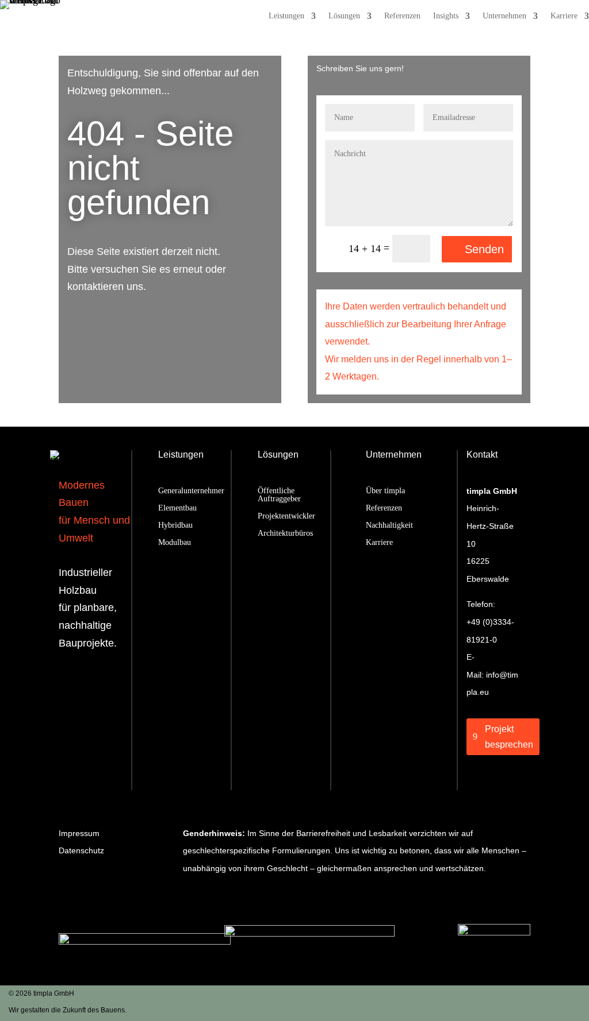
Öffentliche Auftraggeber (279, 495)
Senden (484, 249)
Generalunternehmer (191, 491)
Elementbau (177, 508)
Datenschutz (81, 850)
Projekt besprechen (509, 736)
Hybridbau (175, 525)
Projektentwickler (286, 516)
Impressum (79, 833)
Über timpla (385, 491)
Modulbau (174, 543)
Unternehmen (504, 16)
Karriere (563, 16)
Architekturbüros (285, 533)
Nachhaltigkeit (389, 525)
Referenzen (402, 16)
